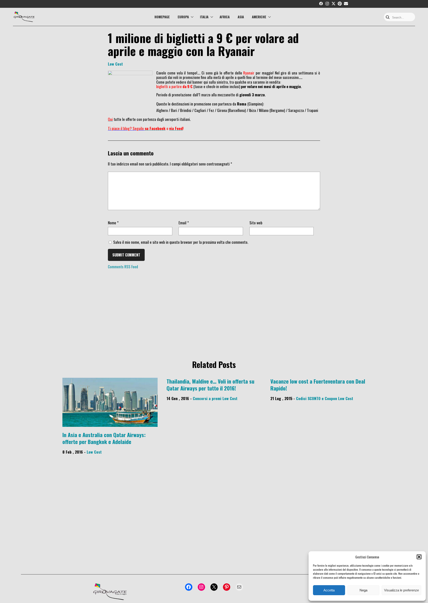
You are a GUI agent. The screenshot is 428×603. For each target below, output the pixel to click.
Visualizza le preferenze (401, 590)
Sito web (255, 222)
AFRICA (225, 16)
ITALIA (204, 16)
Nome (113, 222)
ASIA (241, 16)
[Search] (387, 17)
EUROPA (183, 16)
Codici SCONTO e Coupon (316, 398)
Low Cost (115, 64)
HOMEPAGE (162, 16)
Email (184, 222)
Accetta (329, 590)
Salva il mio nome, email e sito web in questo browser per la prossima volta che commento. (180, 242)
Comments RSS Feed (123, 266)
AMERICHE (259, 16)
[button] (419, 557)
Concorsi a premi (207, 398)
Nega (363, 590)
